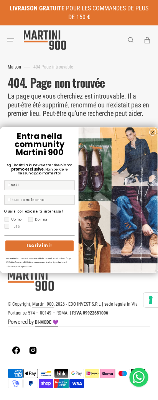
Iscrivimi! (39, 246)
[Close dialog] (152, 132)
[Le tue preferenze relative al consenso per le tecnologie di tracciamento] (150, 300)
